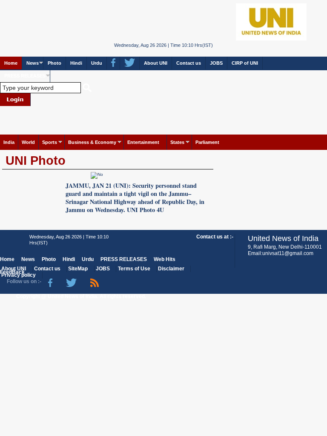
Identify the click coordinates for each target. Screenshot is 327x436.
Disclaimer (171, 268)
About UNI (155, 63)
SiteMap (78, 268)
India (8, 142)
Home (10, 63)
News (32, 63)
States (177, 142)
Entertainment (143, 142)
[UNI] (163, 21)
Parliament (207, 142)
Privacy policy (18, 275)
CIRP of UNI (245, 63)
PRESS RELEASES (25, 75)
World (28, 142)
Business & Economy (92, 142)
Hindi (76, 63)
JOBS (216, 63)
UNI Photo (36, 160)
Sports (49, 142)
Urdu (96, 63)
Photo (54, 63)
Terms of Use (134, 268)
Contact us (188, 63)
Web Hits (164, 259)
